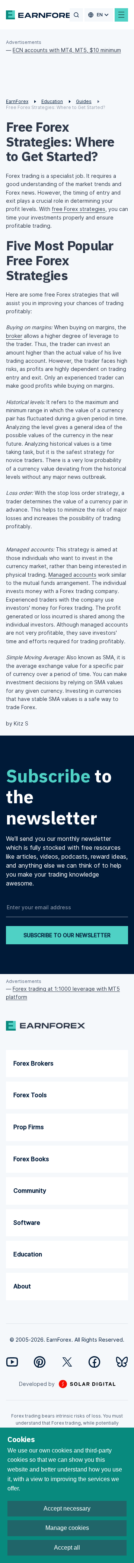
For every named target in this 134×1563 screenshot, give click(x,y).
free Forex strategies (78, 209)
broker (14, 336)
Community (29, 1190)
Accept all (67, 1547)
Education (27, 1254)
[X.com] (67, 1362)
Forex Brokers (33, 1063)
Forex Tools (30, 1095)
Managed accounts (72, 574)
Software (26, 1222)
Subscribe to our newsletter (67, 935)
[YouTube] (12, 1362)
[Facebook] (94, 1362)
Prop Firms (28, 1127)
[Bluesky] (122, 1362)
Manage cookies (67, 1528)
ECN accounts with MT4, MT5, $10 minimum (67, 50)
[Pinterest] (40, 1362)
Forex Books (31, 1159)
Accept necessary (67, 1508)
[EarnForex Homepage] (42, 15)
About (22, 1286)
